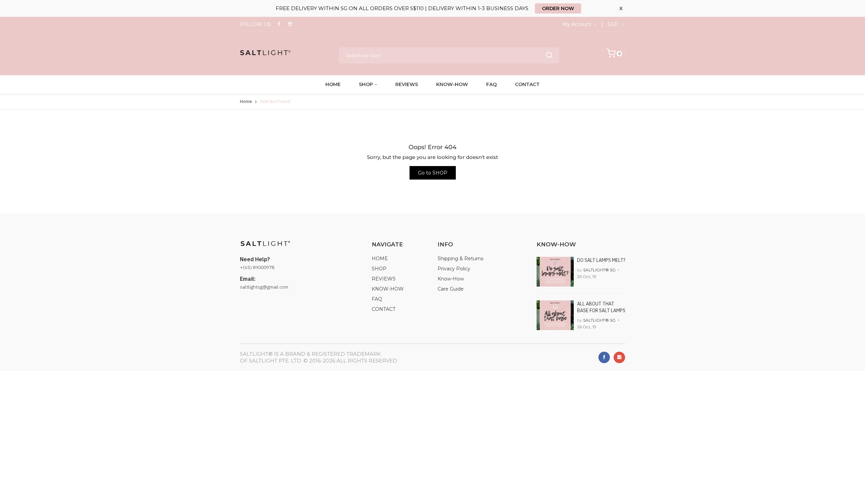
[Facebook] (604, 357)
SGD (613, 24)
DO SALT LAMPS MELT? (601, 260)
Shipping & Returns (460, 258)
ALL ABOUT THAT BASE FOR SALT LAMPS (601, 307)
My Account (578, 24)
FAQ (491, 84)
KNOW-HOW (452, 84)
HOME (333, 84)
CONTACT (527, 84)
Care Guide (451, 289)
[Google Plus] (619, 357)
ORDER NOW (558, 8)
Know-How (451, 279)
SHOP (366, 84)
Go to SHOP (432, 173)
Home (246, 101)
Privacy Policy (454, 269)
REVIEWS (406, 84)
